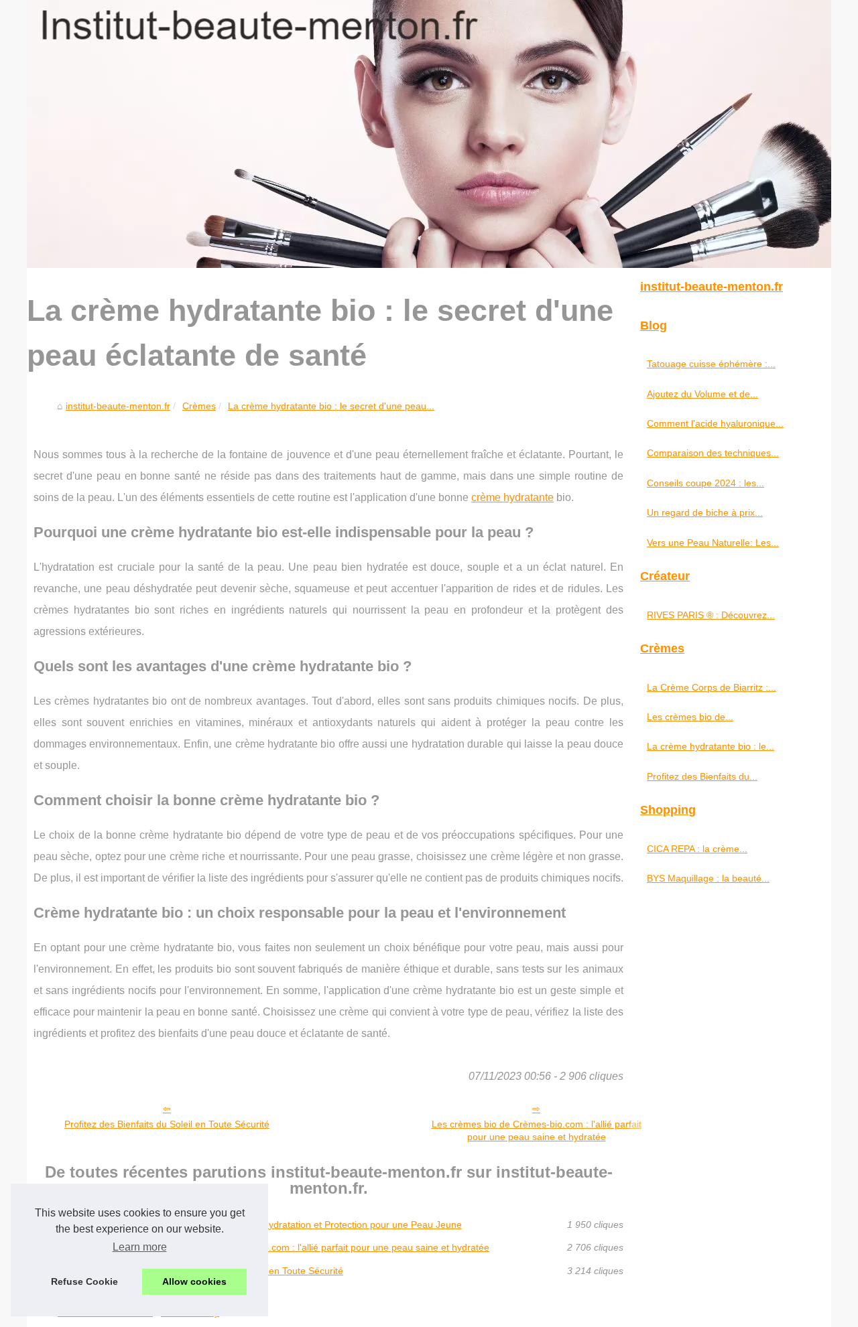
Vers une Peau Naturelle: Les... (713, 542)
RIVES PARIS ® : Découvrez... (711, 615)
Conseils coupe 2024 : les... (705, 483)
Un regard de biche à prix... (705, 512)
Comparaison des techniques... (713, 452)
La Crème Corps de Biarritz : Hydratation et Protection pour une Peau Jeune (300, 1224)
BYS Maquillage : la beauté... (708, 878)
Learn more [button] (140, 1247)
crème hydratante (512, 497)
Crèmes (199, 406)
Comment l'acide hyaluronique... (715, 423)
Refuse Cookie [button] (84, 1281)
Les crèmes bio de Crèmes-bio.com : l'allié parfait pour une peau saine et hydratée (536, 1130)
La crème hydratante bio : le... (710, 746)
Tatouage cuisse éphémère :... (711, 363)
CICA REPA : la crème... (697, 848)
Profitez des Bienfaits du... (702, 776)
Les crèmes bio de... (690, 716)
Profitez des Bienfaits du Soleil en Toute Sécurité (166, 1124)
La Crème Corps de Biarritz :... (711, 687)
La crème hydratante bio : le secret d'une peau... (331, 406)
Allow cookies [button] (194, 1281)
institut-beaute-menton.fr (118, 406)
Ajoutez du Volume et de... (702, 394)
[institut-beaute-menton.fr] (429, 134)
